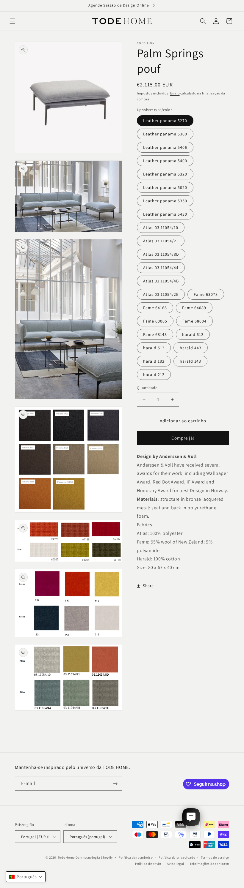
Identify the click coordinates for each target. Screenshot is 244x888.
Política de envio (148, 864)
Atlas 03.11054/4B (161, 281)
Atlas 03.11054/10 (160, 227)
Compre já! (183, 438)
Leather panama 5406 (165, 147)
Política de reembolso (136, 857)
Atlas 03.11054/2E (161, 294)
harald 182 (154, 361)
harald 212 (154, 374)
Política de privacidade (177, 857)
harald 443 (190, 347)
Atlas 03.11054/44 (161, 267)
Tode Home (66, 857)
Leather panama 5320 (165, 174)
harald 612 (193, 334)
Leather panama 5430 (165, 214)
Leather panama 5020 (165, 187)
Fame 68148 (155, 334)
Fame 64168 (155, 307)
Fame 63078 (206, 294)
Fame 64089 (194, 307)
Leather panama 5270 (165, 120)
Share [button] (148, 585)
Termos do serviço (215, 857)
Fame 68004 (194, 321)
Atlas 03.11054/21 (160, 241)
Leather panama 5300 (165, 134)
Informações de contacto (209, 864)
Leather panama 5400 (165, 160)
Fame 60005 (155, 321)
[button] (12, 21)
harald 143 (190, 361)
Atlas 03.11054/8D (161, 254)
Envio (175, 93)
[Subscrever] (115, 784)
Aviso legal (175, 864)
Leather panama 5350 (165, 200)
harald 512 (154, 347)
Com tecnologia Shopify (94, 857)
